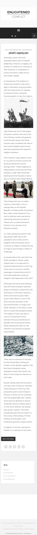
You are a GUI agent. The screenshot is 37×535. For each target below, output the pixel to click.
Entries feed (9, 473)
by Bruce (12, 439)
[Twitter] (12, 36)
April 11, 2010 (6, 439)
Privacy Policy (18, 526)
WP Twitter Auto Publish (11, 533)
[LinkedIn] (15, 36)
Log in (7, 469)
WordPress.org (10, 479)
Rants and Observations (13, 50)
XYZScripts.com (27, 533)
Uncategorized (27, 50)
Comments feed (10, 476)
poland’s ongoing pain (18, 53)
